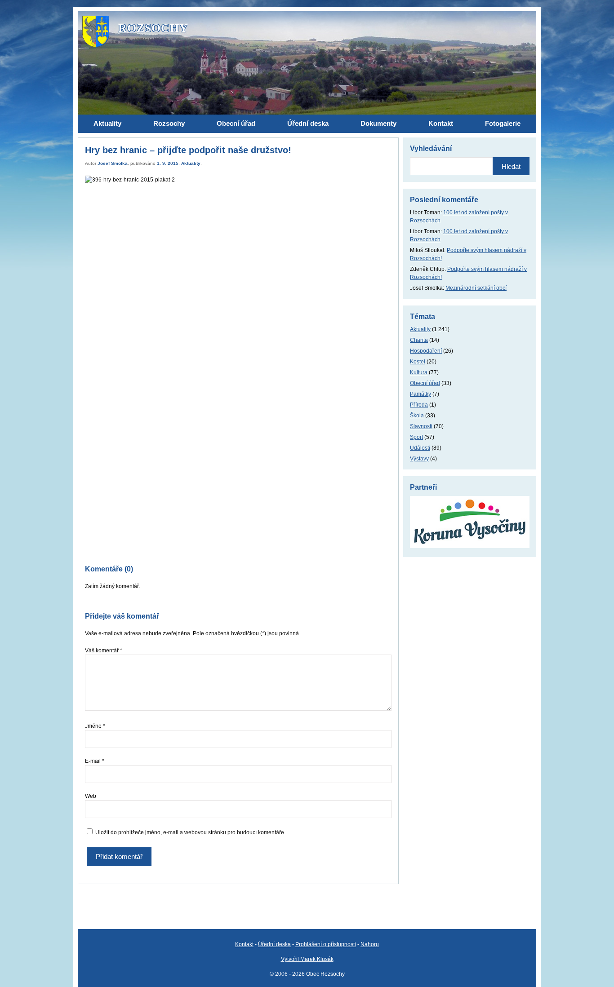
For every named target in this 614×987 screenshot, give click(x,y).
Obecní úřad (425, 383)
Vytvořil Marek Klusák (307, 959)
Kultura (418, 372)
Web (90, 796)
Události (420, 448)
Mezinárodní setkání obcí (476, 288)
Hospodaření (426, 351)
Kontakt (244, 944)
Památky (420, 394)
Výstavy (419, 459)
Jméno (95, 726)
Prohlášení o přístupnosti (325, 944)
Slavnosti (421, 426)
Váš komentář (103, 650)
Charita (419, 340)
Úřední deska (274, 944)
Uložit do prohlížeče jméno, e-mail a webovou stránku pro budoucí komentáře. (190, 832)
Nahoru (369, 944)
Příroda (419, 405)
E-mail (94, 761)
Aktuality (190, 163)
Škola (417, 415)
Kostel (417, 362)
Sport (416, 437)
